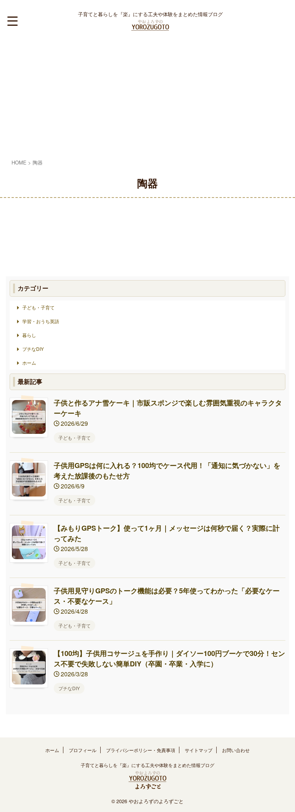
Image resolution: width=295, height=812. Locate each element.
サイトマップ (198, 750)
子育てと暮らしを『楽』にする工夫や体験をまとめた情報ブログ (147, 765)
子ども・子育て (38, 307)
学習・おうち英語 (40, 321)
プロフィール (82, 750)
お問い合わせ (236, 750)
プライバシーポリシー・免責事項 (140, 750)
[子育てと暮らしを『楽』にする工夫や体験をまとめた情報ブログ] (150, 25)
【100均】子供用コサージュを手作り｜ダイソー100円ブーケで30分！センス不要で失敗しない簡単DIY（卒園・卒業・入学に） (169, 658)
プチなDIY (33, 348)
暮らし (29, 335)
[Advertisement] (147, 100)
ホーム (29, 362)
